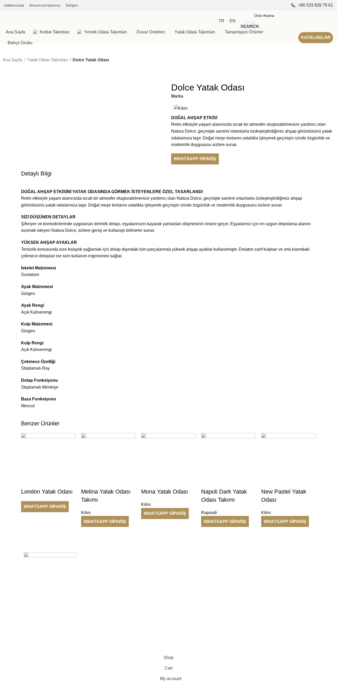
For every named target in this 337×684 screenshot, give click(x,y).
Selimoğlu (253, 575)
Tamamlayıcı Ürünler (188, 611)
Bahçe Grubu (182, 620)
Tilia (248, 602)
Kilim (249, 593)
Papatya (252, 611)
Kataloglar (315, 37)
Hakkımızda (107, 584)
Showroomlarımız (112, 593)
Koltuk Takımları (184, 575)
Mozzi (250, 620)
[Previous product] (5, 67)
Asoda (250, 629)
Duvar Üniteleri (183, 593)
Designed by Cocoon (23, 649)
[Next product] (15, 67)
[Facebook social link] (275, 5)
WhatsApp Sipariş (195, 159)
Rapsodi (252, 584)
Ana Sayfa (13, 60)
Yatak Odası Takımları (48, 60)
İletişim (103, 602)
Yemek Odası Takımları (190, 584)
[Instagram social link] (282, 5)
